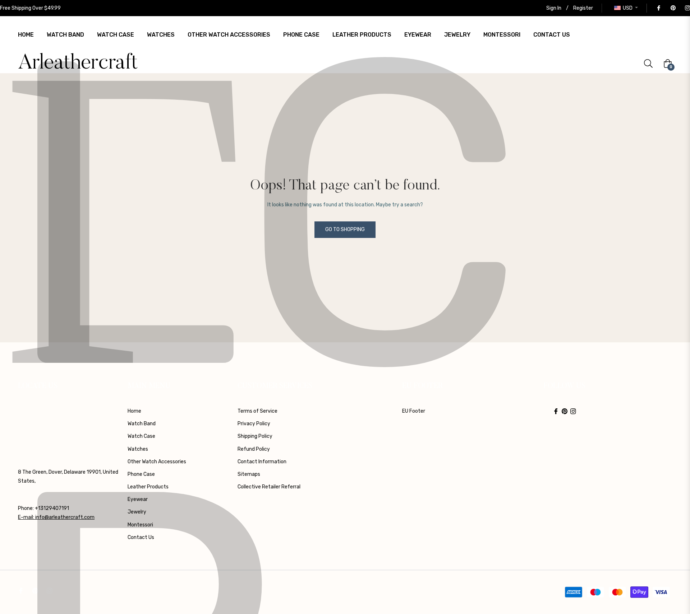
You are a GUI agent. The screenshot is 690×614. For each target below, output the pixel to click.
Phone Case (141, 474)
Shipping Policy (255, 436)
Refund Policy (254, 449)
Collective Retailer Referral (269, 487)
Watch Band (142, 424)
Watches (138, 449)
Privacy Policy (254, 424)
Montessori (140, 525)
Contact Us (141, 537)
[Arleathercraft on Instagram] (687, 8)
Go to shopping (345, 229)
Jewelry (137, 512)
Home (134, 411)
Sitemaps (249, 474)
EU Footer (413, 411)
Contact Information (262, 462)
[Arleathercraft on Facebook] (658, 8)
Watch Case (141, 436)
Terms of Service (257, 411)
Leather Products (148, 487)
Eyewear (138, 499)
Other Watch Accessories (157, 462)
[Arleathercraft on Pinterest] (673, 8)
